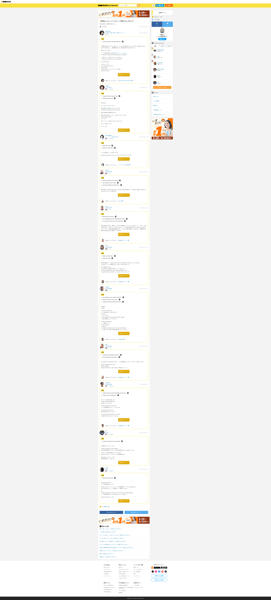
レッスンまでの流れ (138, 569)
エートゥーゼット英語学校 (123, 165)
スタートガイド (107, 569)
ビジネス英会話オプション (124, 576)
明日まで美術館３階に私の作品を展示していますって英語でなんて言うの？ (116, 547)
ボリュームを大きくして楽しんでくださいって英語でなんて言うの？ (115, 535)
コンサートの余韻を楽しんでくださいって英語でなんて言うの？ (114, 544)
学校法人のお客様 (159, 580)
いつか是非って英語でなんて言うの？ (108, 532)
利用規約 (155, 105)
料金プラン (121, 567)
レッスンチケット (137, 576)
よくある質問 (156, 101)
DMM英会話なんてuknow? (109, 587)
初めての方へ (156, 96)
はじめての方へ (107, 567)
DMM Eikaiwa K (160, 49)
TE (157, 82)
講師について (136, 567)
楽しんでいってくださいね (121, 53)
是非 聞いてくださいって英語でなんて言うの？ (110, 528)
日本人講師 (106, 573)
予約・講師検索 (137, 571)
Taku (158, 75)
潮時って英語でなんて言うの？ (106, 553)
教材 (134, 573)
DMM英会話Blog (107, 591)
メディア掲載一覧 (122, 590)
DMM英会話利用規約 (123, 585)
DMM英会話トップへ (158, 110)
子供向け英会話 (122, 573)
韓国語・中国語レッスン (124, 571)
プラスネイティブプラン (124, 569)
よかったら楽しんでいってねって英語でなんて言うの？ (112, 538)
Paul (158, 56)
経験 (109, 108)
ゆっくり (114, 115)
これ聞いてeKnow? (123, 578)
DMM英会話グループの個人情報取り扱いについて (126, 588)
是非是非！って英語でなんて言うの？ (108, 557)
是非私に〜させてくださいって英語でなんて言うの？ (111, 550)
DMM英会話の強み (108, 571)
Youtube (120, 201)
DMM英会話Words (108, 589)
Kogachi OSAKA (160, 69)
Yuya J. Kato (160, 62)
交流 (113, 53)
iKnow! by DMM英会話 (108, 585)
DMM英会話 (120, 339)
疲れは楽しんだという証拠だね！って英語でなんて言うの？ (113, 541)
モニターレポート (107, 576)
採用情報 (120, 592)
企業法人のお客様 (159, 575)
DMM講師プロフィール (123, 240)
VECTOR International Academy (124, 80)
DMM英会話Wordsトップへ (159, 114)
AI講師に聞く (161, 5)
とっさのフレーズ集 (138, 587)
